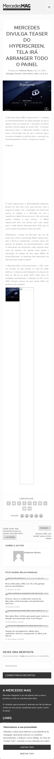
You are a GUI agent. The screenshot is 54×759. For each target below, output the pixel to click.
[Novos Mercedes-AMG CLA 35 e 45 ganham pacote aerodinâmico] (27, 579)
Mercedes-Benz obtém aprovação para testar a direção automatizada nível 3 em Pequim (27, 617)
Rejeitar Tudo (27, 753)
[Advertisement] (27, 174)
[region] (27, 741)
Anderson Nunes (26, 70)
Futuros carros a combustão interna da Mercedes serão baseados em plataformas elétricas (24, 601)
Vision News (28, 73)
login (22, 656)
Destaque (10, 73)
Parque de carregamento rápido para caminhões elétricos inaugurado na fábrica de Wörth (26, 633)
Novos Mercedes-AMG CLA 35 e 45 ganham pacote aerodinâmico (25, 585)
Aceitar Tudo (27, 747)
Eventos (18, 73)
